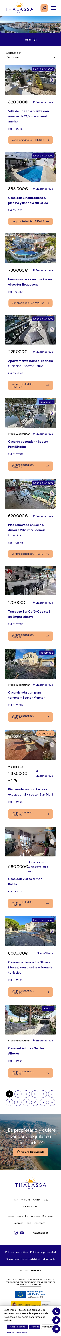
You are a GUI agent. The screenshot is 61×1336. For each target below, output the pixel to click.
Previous (9, 80)
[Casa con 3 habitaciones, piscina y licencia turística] (30, 167)
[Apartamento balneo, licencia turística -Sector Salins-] (30, 330)
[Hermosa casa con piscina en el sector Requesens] (30, 248)
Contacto (39, 1223)
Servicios (47, 1216)
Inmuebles (22, 1216)
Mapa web (49, 1259)
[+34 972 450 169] (56, 1311)
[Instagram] (16, 1232)
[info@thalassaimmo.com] (56, 1329)
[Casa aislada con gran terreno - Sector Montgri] (30, 664)
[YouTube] (22, 1232)
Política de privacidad (43, 1252)
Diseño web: (23, 1270)
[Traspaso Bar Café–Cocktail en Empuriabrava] (30, 580)
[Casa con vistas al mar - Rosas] (30, 841)
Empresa (18, 1223)
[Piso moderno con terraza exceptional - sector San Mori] (30, 745)
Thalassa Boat (39, 1232)
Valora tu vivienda (32, 1152)
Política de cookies (16, 1252)
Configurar (47, 1326)
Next (52, 80)
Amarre (35, 1216)
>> (51, 1102)
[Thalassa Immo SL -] (19, 8)
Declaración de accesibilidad (23, 1259)
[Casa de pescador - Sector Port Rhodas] (30, 413)
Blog (28, 1223)
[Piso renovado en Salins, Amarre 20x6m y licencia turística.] (30, 494)
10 (35, 1102)
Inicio (11, 1216)
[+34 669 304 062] (56, 1320)
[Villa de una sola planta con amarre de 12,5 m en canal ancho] (30, 80)
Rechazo (34, 1326)
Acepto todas (17, 1326)
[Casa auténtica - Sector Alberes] (30, 1020)
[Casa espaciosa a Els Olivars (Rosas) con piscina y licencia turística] (30, 931)
